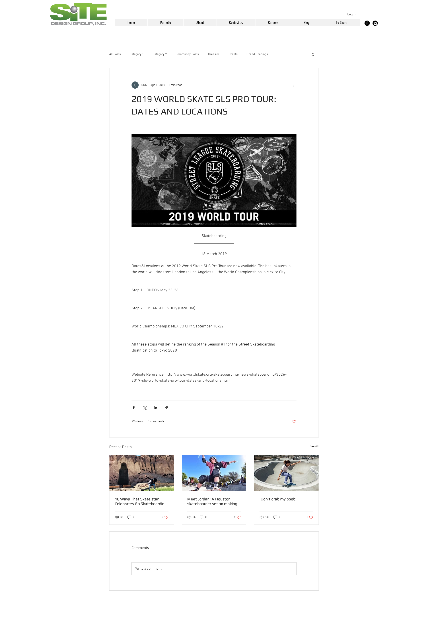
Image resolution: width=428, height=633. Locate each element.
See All (314, 446)
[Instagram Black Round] (375, 23)
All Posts (115, 54)
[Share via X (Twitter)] (144, 408)
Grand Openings (257, 54)
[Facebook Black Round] (367, 23)
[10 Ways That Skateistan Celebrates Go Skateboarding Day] (141, 473)
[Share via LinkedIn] (155, 408)
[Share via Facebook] (134, 408)
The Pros (214, 54)
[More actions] (293, 85)
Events (233, 54)
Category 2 (160, 54)
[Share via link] (166, 408)
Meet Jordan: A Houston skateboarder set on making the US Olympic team (212, 501)
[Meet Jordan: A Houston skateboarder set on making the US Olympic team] (214, 473)
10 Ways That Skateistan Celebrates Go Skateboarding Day (141, 501)
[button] (165, 22)
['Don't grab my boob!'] (286, 473)
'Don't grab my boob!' (278, 499)
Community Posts (187, 54)
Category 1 (137, 54)
